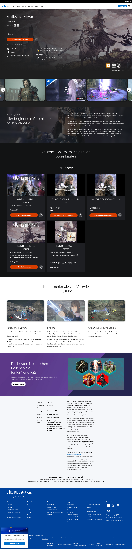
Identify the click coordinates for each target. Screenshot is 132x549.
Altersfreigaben (91, 511)
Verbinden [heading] (110, 502)
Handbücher (70, 522)
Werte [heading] (49, 502)
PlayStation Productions (14, 512)
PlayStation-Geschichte (14, 517)
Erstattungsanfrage (72, 519)
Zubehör (30, 6)
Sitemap (91, 544)
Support (43, 6)
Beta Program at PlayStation (114, 520)
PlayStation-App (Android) (114, 517)
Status (68, 509)
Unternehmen (11, 515)
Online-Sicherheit (52, 509)
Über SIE (9, 504)
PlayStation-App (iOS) (112, 515)
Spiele (18, 6)
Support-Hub (70, 504)
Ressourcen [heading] (90, 502)
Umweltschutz (51, 504)
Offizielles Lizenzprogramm (95, 519)
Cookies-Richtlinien (99, 544)
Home (9, 497)
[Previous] (3, 90)
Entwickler (90, 517)
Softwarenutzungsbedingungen (115, 544)
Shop (8, 6)
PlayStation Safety (72, 507)
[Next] (129, 90)
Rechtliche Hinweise (50, 544)
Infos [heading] (9, 502)
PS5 (13, 6)
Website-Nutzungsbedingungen (79, 544)
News (36, 6)
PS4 (28, 507)
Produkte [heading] (30, 502)
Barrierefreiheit (51, 507)
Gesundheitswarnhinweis (94, 514)
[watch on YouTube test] (80, 98)
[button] (66, 90)
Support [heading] (69, 502)
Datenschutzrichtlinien (64, 544)
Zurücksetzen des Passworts (75, 517)
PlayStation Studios (12, 509)
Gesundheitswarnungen (74, 454)
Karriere (9, 507)
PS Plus (24, 6)
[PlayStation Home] (4, 6)
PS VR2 (29, 509)
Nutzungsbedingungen (93, 504)
